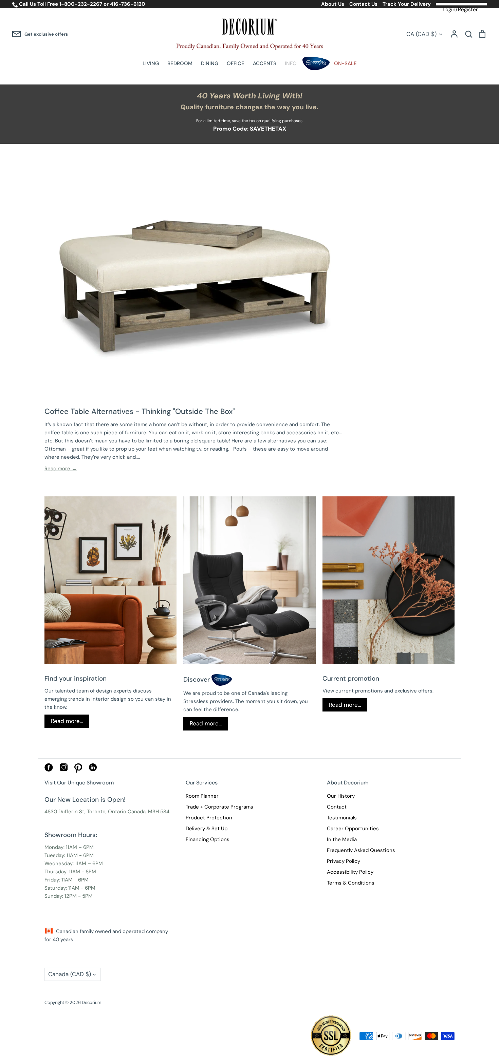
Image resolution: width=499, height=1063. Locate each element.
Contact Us (363, 4)
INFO (291, 63)
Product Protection (209, 817)
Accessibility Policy (350, 872)
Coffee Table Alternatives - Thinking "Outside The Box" (139, 411)
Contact (337, 806)
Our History (341, 796)
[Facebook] (48, 769)
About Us (332, 4)
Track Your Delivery (407, 4)
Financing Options (207, 839)
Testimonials (342, 817)
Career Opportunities (353, 828)
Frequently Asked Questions (361, 850)
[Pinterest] (78, 771)
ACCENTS (264, 63)
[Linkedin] (93, 769)
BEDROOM (179, 63)
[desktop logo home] (249, 34)
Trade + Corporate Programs (219, 806)
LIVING (151, 63)
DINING (209, 63)
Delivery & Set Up (206, 828)
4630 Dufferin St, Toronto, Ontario (85, 811)
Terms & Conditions (350, 882)
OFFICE (235, 63)
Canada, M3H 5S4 (148, 811)
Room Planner (202, 796)
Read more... (67, 721)
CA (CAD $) (421, 34)
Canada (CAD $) (69, 974)
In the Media (342, 839)
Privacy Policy (343, 861)
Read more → (60, 468)
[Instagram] (64, 769)
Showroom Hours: (70, 835)
